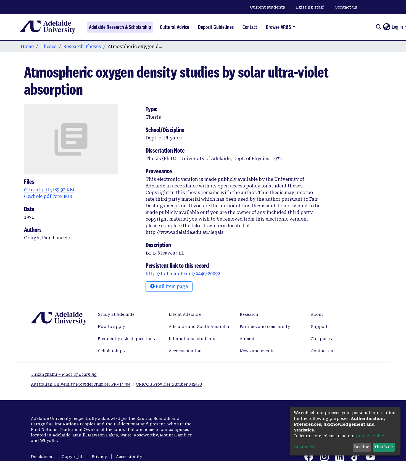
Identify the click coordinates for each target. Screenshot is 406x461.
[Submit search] (378, 27)
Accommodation (185, 351)
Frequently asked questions (126, 339)
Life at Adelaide (185, 314)
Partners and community (265, 326)
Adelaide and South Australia (199, 326)
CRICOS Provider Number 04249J (169, 384)
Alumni (247, 339)
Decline (361, 447)
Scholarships (111, 351)
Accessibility (129, 456)
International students (192, 339)
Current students (267, 7)
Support (319, 326)
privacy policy (370, 436)
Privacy (99, 456)
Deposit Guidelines (216, 27)
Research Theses (82, 46)
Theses (48, 46)
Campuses (321, 339)
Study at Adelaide (116, 314)
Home (27, 46)
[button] (386, 27)
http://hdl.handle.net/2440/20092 (183, 273)
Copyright (72, 456)
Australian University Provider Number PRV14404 (80, 384)
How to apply (111, 326)
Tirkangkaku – (64, 374)
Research (249, 314)
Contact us (346, 7)
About (317, 314)
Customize (304, 447)
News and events (257, 351)
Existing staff (310, 7)
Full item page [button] (171, 286)
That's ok (383, 447)
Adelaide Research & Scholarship (120, 27)
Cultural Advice (174, 27)
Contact (249, 27)
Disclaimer (41, 456)
